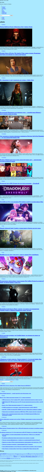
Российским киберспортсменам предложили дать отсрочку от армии (18, 437)
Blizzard (7, 453)
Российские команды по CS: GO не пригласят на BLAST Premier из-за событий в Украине (21, 432)
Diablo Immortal (17, 453)
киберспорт (12, 458)
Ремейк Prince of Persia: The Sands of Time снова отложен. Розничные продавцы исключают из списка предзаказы (20, 54)
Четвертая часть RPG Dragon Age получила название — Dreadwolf (19, 183)
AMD (1, 453)
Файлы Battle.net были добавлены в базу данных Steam (16, 26)
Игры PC (38, 456)
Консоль (41, 456)
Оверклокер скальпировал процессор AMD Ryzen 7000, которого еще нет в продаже (21, 411)
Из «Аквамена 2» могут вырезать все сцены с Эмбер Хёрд (17, 80)
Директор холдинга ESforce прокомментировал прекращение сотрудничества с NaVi (22, 442)
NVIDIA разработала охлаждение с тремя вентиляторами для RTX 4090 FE (19, 407)
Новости (3, 6)
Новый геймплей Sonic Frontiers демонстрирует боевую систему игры (20, 228)
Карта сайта (4, 13)
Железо (3, 11)
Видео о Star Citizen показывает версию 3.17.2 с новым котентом (17, 405)
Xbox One (19, 456)
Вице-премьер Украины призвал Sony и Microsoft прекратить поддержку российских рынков (22, 428)
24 (12, 379)
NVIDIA (41, 453)
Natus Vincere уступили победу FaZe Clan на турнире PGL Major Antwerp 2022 (20, 448)
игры (8, 458)
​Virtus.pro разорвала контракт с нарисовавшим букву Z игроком (17, 444)
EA (21, 453)
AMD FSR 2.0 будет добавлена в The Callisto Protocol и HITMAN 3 (15, 385)
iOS (28, 453)
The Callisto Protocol (8, 456)
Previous (1, 379)
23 (11, 379)
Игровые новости (31, 456)
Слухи (1, 458)
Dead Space (13, 453)
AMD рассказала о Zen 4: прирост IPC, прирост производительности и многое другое (22, 399)
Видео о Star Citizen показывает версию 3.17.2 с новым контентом (15, 397)
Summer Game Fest (2, 456)
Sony (30, 454)
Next (17, 379)
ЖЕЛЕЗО (23, 456)
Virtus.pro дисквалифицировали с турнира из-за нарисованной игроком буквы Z (21, 440)
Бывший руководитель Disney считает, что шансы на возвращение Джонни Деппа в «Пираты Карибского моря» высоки (19, 309)
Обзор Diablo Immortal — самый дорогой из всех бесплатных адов (15, 393)
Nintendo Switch (38, 453)
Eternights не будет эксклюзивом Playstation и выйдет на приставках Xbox (21, 201)
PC (2, 9)
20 (8, 379)
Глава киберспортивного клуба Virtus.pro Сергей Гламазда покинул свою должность (22, 446)
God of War (23, 453)
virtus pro (12, 456)
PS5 (22, 454)
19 (7, 379)
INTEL (26, 453)
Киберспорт (4, 12)
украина (19, 458)
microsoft (31, 453)
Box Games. (2, 2)
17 (5, 379)
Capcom (10, 453)
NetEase (34, 453)
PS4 (18, 454)
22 (10, 379)
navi (32, 453)
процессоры (16, 458)
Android (3, 7)
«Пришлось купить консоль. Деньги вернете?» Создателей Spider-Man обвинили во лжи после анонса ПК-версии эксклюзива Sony (20, 360)
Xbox (3, 10)
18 (6, 379)
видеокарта (4, 458)
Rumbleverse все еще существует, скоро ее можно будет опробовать (19, 254)
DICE (20, 453)
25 (13, 379)
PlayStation (4, 8)
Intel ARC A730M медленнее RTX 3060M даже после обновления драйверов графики (22, 409)
